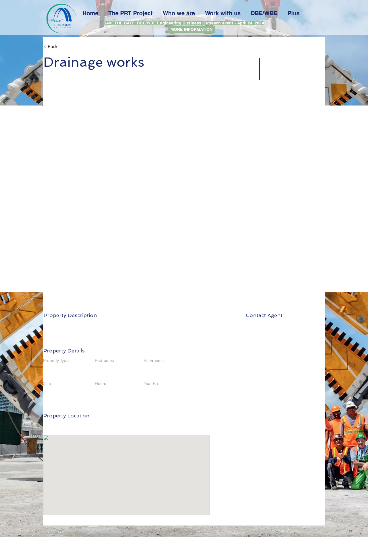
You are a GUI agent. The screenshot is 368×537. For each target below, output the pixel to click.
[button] (63, 46)
